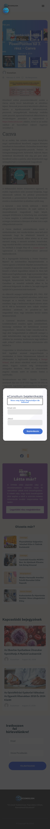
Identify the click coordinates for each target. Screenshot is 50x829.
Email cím (11, 408)
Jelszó (10, 419)
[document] (25, 414)
